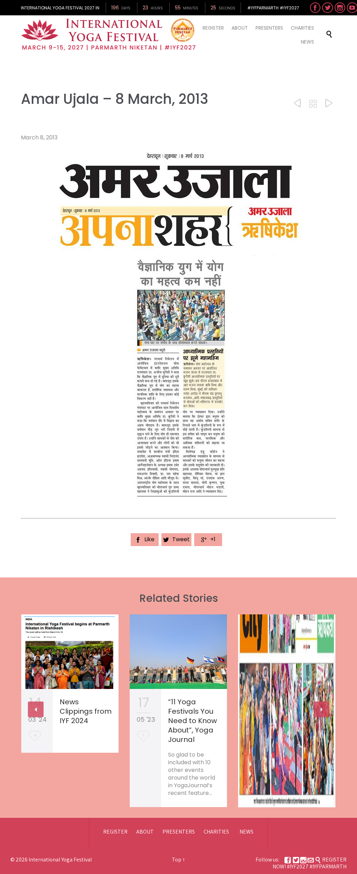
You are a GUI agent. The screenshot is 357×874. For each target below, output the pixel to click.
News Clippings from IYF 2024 (86, 711)
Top (176, 859)
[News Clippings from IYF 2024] (70, 651)
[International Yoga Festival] (109, 34)
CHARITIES (216, 831)
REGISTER (115, 831)
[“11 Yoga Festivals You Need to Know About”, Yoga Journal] (178, 651)
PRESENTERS (178, 831)
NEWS (246, 831)
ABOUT (145, 831)
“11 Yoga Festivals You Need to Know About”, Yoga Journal (192, 720)
